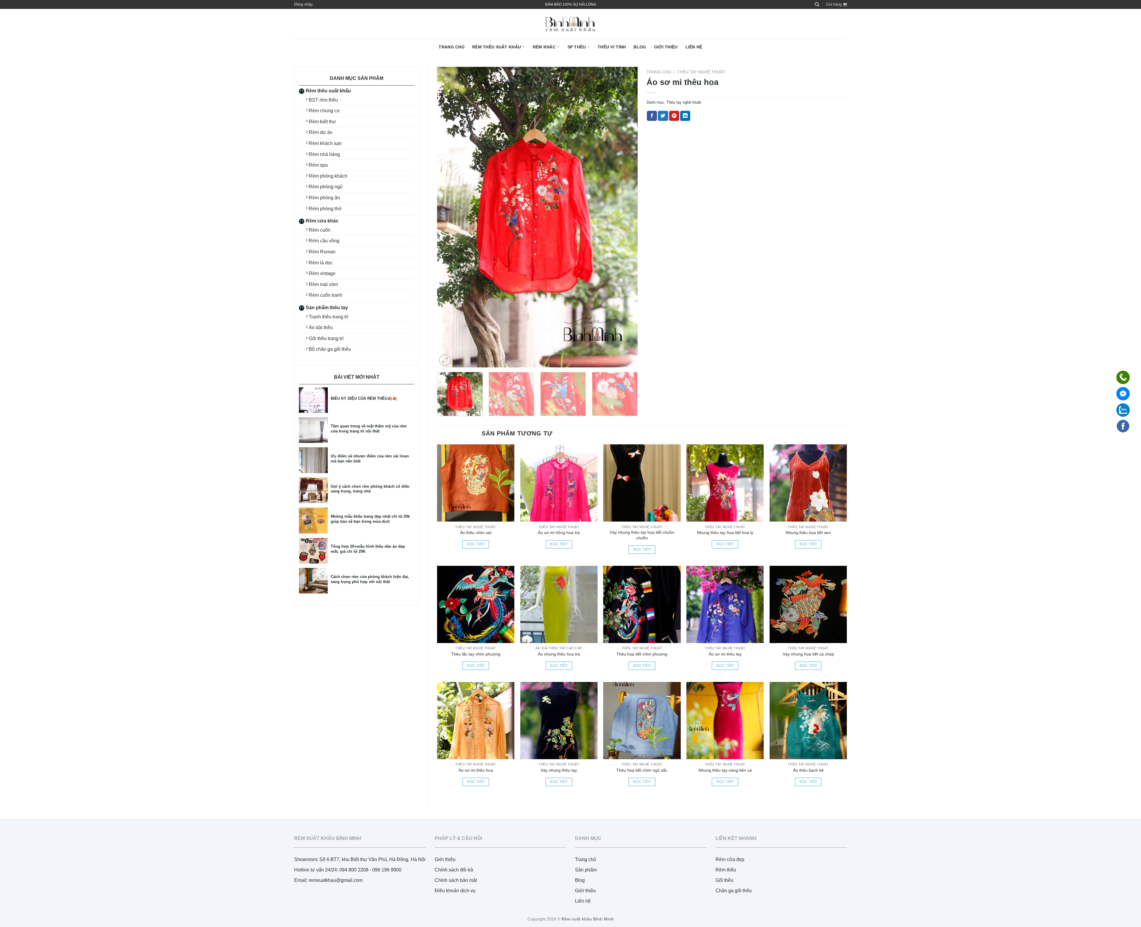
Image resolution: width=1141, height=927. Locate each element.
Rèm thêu (726, 869)
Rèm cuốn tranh (325, 295)
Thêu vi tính (612, 47)
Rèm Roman (322, 251)
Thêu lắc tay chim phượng (475, 654)
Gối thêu (724, 880)
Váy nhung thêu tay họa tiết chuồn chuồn (642, 535)
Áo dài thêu (321, 327)
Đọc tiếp (476, 544)
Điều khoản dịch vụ (455, 890)
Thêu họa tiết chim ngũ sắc (641, 770)
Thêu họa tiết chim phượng (641, 654)
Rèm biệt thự (322, 121)
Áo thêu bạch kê (808, 770)
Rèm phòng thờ (325, 208)
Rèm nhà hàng (324, 154)
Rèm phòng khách (328, 176)
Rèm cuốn (319, 230)
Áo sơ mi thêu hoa (475, 770)
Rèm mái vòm (323, 284)
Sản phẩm (586, 869)
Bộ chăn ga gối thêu (330, 349)
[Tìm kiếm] (817, 4)
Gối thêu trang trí (326, 338)
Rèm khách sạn (325, 143)
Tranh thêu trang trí (328, 316)
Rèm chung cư (324, 110)
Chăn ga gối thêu (734, 890)
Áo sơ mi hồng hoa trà (559, 532)
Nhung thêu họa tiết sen (808, 532)
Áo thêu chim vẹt (475, 532)
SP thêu (577, 47)
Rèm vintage (322, 273)
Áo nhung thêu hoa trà (559, 654)
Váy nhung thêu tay (558, 770)
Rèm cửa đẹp (730, 859)
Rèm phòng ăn (324, 197)
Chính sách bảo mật (456, 880)
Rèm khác (544, 47)
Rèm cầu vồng (324, 240)
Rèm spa (318, 165)
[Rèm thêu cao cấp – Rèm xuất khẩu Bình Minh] (570, 24)
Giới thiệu (666, 47)
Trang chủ (451, 47)
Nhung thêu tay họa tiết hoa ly (725, 532)
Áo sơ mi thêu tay (725, 654)
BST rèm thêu (323, 99)
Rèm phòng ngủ (326, 186)
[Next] (626, 217)
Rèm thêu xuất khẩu (496, 47)
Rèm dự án (320, 132)
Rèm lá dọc (321, 262)
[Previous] (448, 217)
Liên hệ (693, 47)
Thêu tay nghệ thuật (701, 72)
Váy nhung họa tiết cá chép (808, 654)
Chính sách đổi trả (454, 869)
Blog (639, 47)
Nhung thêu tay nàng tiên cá (725, 770)
